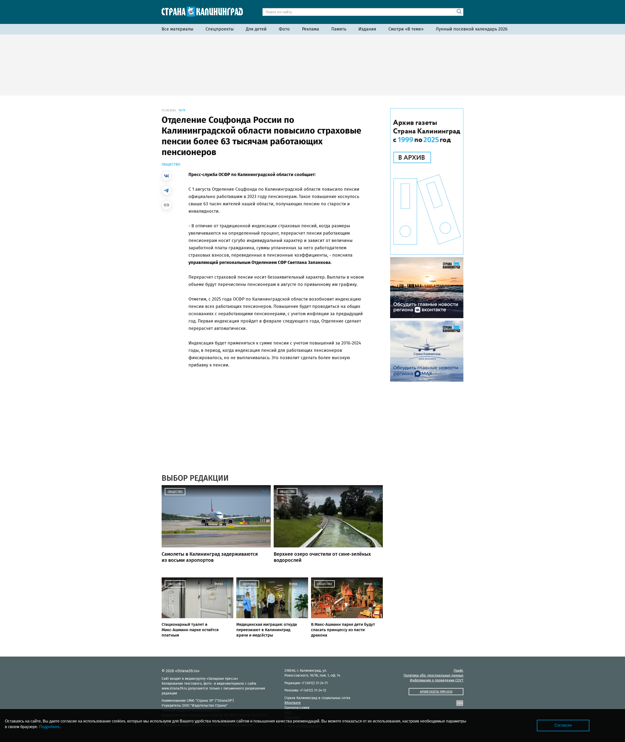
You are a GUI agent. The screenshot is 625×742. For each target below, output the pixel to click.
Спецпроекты (220, 29)
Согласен (563, 725)
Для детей (256, 29)
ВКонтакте (292, 703)
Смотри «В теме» (406, 29)
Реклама (310, 29)
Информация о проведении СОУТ (436, 680)
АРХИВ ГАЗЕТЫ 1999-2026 (436, 691)
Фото (284, 29)
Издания (367, 29)
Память (338, 29)
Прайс (458, 671)
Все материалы (177, 29)
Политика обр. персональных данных (433, 675)
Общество (171, 164)
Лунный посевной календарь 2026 (472, 29)
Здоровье (249, 584)
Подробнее (49, 727)
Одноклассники (296, 708)
